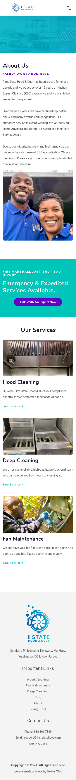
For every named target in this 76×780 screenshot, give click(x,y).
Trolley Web (54, 771)
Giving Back (38, 709)
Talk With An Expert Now (38, 302)
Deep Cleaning (38, 691)
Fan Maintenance (38, 685)
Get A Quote (38, 744)
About (38, 703)
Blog (38, 697)
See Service (12, 406)
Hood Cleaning (38, 680)
